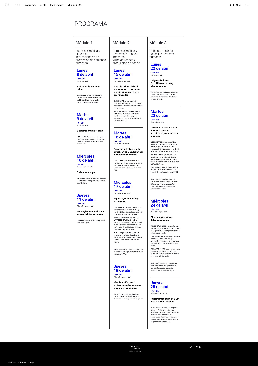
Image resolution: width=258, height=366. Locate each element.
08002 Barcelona (135, 349)
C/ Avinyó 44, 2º (134, 346)
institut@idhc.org (135, 351)
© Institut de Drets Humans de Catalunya (21, 362)
